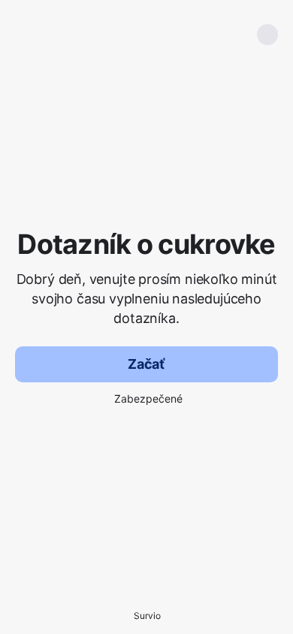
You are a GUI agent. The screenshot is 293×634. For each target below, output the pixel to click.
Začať (146, 364)
